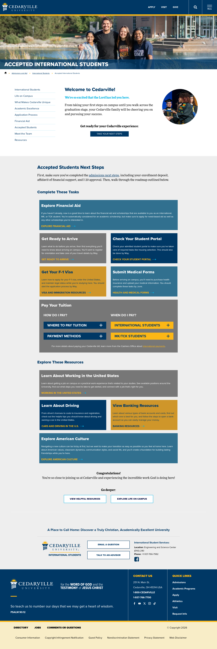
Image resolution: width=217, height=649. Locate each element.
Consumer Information (27, 638)
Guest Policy (95, 638)
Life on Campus (24, 96)
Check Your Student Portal (132, 259)
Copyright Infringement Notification (64, 638)
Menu (209, 9)
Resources (21, 140)
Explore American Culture (59, 459)
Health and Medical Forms (131, 292)
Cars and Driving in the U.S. (60, 426)
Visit (164, 7)
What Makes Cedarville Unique (32, 102)
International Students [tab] (137, 325)
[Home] (6, 73)
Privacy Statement (154, 638)
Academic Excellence (27, 108)
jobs (37, 627)
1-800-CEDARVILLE (144, 592)
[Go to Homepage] (19, 10)
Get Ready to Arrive (55, 259)
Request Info (179, 614)
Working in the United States (61, 393)
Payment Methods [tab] (64, 336)
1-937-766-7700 (142, 597)
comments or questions (64, 627)
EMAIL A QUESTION (108, 544)
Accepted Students (26, 127)
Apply (151, 7)
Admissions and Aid (19, 73)
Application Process (26, 115)
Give (175, 7)
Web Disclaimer (178, 638)
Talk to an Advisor (108, 555)
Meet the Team (23, 134)
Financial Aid (22, 121)
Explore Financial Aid (55, 226)
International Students (41, 73)
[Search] (195, 7)
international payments (154, 346)
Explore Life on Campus (132, 498)
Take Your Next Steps (109, 133)
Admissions (179, 582)
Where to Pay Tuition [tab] (67, 325)
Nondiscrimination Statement (123, 638)
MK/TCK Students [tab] (130, 336)
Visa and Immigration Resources (64, 292)
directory (21, 627)
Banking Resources (126, 426)
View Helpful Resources (85, 498)
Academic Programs (183, 588)
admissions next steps (104, 175)
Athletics (177, 601)
